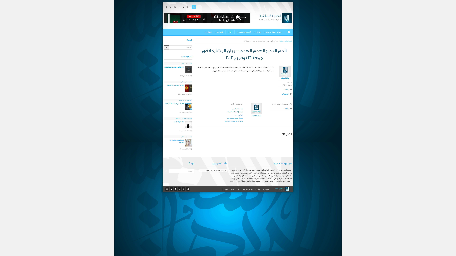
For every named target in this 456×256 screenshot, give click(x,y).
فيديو (232, 189)
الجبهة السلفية (288, 41)
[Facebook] (179, 7)
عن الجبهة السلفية (274, 32)
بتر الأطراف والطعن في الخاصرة (176, 141)
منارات (258, 32)
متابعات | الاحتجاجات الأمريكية (235, 112)
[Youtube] (188, 7)
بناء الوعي (182, 63)
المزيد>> (233, 181)
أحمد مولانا (189, 100)
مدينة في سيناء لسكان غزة (174, 103)
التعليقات (286, 94)
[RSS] (171, 7)
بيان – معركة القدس (237, 109)
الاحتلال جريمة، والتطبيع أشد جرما (234, 121)
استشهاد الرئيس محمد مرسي (235, 118)
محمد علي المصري (187, 118)
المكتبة (220, 32)
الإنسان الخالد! (179, 122)
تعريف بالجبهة (248, 189)
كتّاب (230, 32)
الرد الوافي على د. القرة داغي (174, 67)
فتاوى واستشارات (244, 32)
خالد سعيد (189, 63)
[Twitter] (183, 7)
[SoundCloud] (166, 7)
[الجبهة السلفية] (275, 17)
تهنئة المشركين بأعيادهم (175, 85)
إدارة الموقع (285, 78)
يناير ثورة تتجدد (239, 115)
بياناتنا (287, 89)
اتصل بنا (208, 32)
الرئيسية (266, 189)
